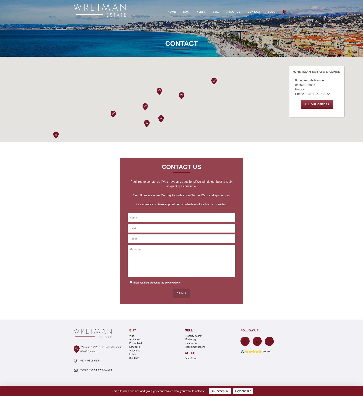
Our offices (191, 358)
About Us (233, 11)
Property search (193, 335)
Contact (254, 11)
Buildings (134, 358)
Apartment (135, 339)
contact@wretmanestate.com (96, 369)
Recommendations (195, 346)
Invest (201, 11)
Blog (271, 11)
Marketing (190, 339)
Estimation (191, 343)
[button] (147, 123)
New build (134, 346)
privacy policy (172, 282)
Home (172, 11)
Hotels (132, 354)
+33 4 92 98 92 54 (90, 360)
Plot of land (135, 343)
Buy (185, 11)
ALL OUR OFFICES (317, 104)
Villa (131, 335)
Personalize (243, 391)
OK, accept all (220, 391)
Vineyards (134, 350)
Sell (216, 11)
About (190, 353)
